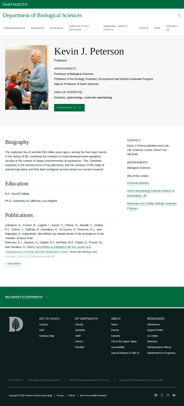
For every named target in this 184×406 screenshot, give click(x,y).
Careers (115, 335)
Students (80, 330)
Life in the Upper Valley (124, 341)
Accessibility (118, 347)
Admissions (153, 324)
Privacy (60, 395)
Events (115, 330)
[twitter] (162, 395)
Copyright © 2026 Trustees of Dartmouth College (30, 395)
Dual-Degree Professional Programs (44, 380)
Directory (152, 341)
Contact (43, 324)
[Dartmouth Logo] (15, 4)
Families (80, 347)
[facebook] (155, 395)
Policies (71, 395)
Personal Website (138, 183)
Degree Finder (155, 330)
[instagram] (168, 395)
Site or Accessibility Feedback (93, 395)
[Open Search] (179, 15)
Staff (77, 335)
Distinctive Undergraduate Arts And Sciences (89, 380)
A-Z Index (152, 335)
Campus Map (46, 335)
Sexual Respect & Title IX (125, 353)
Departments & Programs (161, 353)
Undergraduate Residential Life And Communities (141, 380)
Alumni (79, 341)
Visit (41, 330)
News (114, 324)
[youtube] (173, 395)
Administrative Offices (159, 347)
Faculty (79, 324)
